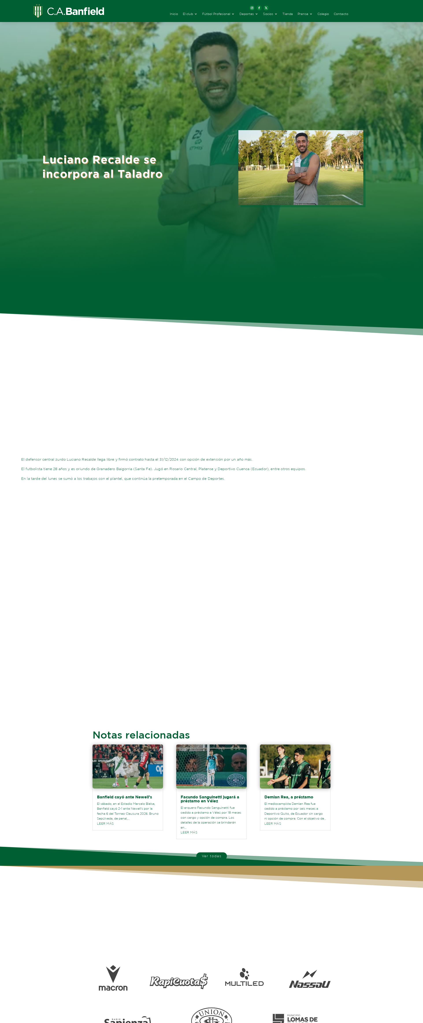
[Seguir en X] (266, 8)
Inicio (174, 14)
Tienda (287, 14)
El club (188, 14)
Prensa (303, 14)
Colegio (323, 14)
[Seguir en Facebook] (259, 8)
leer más (105, 823)
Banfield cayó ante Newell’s (124, 797)
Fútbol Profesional (216, 14)
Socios (268, 14)
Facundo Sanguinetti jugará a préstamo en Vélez (210, 799)
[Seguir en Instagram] (252, 8)
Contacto (341, 14)
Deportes (246, 14)
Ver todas (211, 856)
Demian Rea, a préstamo (288, 797)
